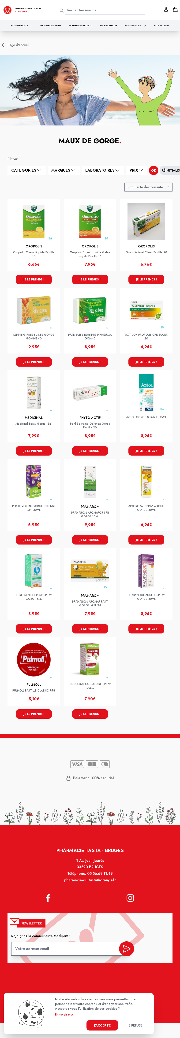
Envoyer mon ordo (80, 25)
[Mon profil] (166, 9)
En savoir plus (64, 1014)
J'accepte (102, 1025)
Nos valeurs (161, 25)
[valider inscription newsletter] (126, 948)
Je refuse (135, 1025)
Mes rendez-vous (50, 25)
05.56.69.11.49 (100, 873)
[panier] (175, 9)
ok (153, 170)
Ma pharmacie (108, 25)
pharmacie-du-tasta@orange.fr (90, 880)
